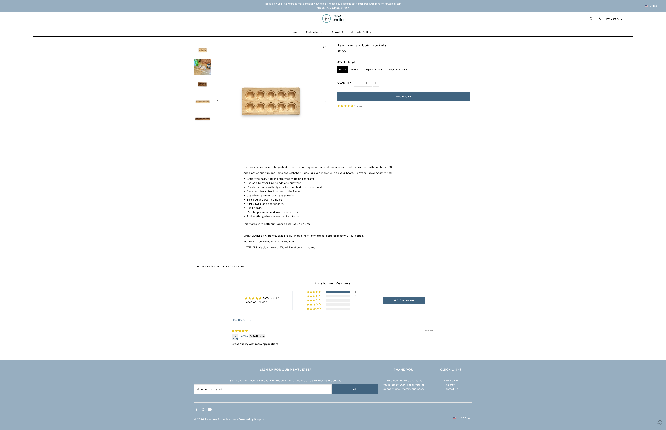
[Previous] (217, 101)
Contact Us (450, 389)
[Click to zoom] (325, 47)
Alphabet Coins (299, 173)
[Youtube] (210, 410)
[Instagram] (203, 410)
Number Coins (274, 173)
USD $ (653, 6)
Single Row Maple (373, 69)
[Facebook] (196, 410)
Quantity (344, 82)
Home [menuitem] (296, 32)
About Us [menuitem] (338, 32)
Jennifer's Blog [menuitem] (361, 32)
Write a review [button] (404, 300)
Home (200, 266)
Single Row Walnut (398, 69)
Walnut (355, 69)
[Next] (325, 101)
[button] (345, 106)
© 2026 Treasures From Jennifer (215, 419)
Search (450, 384)
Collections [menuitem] (314, 32)
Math (210, 266)
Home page (451, 380)
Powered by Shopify (251, 419)
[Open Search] (591, 18)
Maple (342, 69)
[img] (240, 331)
